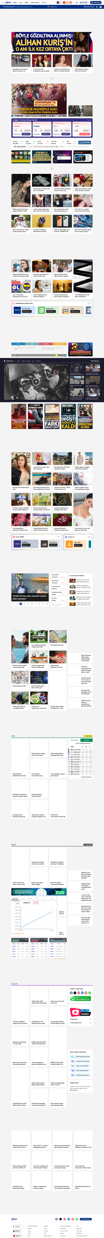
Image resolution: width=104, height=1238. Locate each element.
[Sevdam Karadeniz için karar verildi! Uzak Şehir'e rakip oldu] (62, 286)
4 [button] (24, 604)
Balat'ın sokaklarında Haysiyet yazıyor (39, 1187)
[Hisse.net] (41, 156)
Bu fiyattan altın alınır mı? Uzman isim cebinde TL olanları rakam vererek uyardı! (86, 909)
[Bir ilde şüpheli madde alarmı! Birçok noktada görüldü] (53, 116)
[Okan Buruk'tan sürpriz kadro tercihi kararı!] (39, 745)
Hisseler (62, 1233)
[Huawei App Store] (17, 1236)
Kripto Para (63, 1235)
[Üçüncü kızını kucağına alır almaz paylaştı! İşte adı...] (39, 1095)
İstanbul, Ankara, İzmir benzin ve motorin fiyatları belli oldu (86, 680)
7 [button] (35, 604)
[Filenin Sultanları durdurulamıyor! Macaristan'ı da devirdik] (39, 786)
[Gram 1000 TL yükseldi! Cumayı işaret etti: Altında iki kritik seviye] (47, 116)
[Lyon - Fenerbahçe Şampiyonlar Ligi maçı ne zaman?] (20, 286)
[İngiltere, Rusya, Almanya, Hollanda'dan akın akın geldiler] (74, 703)
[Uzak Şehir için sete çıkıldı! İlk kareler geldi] (39, 1013)
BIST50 (22, 898)
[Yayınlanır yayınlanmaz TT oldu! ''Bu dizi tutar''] (41, 265)
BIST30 (30, 898)
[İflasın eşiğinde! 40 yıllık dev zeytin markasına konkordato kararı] (32, 116)
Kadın (29, 1235)
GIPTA (13, 954)
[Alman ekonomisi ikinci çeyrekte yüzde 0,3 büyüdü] (41, 499)
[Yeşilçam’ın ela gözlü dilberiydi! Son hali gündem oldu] (36, 116)
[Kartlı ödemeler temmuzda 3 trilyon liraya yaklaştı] (83, 1157)
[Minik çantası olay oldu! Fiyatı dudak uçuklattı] (20, 1054)
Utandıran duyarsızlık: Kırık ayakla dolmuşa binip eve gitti (86, 669)
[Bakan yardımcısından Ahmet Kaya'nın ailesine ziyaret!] (62, 265)
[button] (3, 2)
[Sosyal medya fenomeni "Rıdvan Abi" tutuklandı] (56, 116)
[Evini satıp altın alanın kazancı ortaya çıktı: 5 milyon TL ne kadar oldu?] (74, 920)
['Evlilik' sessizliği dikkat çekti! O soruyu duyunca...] (58, 1074)
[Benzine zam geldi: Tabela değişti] (34, 116)
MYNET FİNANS (21, 146)
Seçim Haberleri (48, 1235)
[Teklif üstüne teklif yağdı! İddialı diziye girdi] (39, 992)
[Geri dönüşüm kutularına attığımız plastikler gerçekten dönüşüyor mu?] (39, 636)
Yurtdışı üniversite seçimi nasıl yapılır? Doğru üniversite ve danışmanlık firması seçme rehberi (61, 1168)
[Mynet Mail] (101, 7)
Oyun (77, 1226)
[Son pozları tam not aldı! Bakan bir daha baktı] (83, 509)
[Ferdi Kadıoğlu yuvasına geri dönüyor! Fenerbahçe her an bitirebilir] (58, 765)
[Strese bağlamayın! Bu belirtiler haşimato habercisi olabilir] (41, 286)
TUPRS (52, 949)
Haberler (30, 1228)
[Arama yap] (76, 2)
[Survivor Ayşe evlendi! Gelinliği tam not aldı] (58, 687)
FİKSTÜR (86, 740)
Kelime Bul (79, 1228)
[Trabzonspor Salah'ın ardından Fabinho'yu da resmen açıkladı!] (62, 116)
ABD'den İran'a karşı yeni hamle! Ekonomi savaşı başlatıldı (86, 875)
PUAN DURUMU (74, 740)
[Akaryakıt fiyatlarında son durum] (83, 1178)
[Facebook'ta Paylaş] (79, 1091)
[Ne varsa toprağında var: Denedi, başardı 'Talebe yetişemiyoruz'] (41, 1157)
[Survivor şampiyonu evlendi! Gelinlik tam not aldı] (39, 1054)
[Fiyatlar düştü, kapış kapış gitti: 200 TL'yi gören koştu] (41, 200)
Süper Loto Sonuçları (82, 1066)
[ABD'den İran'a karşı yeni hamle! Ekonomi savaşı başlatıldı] (64, 116)
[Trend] (61, 2)
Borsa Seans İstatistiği (65, 1226)
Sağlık (45, 1228)
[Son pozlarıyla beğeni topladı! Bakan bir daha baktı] (58, 1013)
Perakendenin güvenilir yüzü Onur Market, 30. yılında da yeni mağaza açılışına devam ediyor (19, 1168)
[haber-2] (35, 416)
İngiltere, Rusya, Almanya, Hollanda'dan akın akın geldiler (86, 703)
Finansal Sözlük (64, 1231)
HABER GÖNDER (90, 7)
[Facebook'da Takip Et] (71, 993)
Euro (45, 898)
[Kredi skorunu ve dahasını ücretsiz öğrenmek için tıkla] (40, 116)
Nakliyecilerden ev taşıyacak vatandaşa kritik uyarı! (86, 886)
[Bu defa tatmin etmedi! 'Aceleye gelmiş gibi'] (20, 646)
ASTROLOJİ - (64, 155)
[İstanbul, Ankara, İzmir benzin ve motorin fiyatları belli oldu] (74, 681)
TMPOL (33, 951)
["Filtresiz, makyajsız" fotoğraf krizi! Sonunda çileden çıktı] (20, 1002)
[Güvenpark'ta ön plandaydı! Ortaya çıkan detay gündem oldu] (19, 116)
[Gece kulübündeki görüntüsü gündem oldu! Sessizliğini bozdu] (20, 519)
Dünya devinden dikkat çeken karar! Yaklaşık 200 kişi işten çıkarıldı (86, 658)
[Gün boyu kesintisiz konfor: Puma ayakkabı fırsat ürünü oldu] (41, 479)
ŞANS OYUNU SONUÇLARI (78, 1052)
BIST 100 (17, 902)
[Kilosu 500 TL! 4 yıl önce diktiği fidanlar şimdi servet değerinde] (41, 1137)
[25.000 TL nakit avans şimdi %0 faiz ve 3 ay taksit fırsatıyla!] (27, 116)
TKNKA (14, 949)
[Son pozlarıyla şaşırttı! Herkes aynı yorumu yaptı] (38, 116)
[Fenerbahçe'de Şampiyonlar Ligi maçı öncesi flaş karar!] (21, 116)
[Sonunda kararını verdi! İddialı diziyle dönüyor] (20, 1084)
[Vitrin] (64, 2)
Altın (52, 898)
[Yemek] (67, 2)
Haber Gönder (86, 1219)
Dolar (37, 898)
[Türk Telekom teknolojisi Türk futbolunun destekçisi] (62, 1178)
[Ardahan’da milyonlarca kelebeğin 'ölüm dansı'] (62, 499)
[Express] (70, 2)
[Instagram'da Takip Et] (78, 993)
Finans (29, 1231)
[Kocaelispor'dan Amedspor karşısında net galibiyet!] (20, 806)
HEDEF (32, 956)
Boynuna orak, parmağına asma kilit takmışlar (86, 692)
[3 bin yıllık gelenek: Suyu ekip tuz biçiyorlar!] (83, 276)
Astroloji (46, 1231)
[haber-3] (52, 416)
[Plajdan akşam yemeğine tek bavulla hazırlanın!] (83, 458)
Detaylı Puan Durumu (86, 777)
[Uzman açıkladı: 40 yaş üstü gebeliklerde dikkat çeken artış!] (83, 479)
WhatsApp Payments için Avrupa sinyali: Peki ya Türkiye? (20, 1147)
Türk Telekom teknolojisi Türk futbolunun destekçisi (62, 1187)
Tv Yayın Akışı (74, 1019)
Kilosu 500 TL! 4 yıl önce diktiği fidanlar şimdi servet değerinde (40, 1147)
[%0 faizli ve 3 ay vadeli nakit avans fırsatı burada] (83, 200)
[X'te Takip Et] (60, 1219)
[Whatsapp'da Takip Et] (89, 993)
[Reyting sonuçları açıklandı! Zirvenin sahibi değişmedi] (20, 499)
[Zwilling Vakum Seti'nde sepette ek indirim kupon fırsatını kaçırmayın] (41, 519)
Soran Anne (79, 1231)
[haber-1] (18, 416)
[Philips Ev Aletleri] (58, 2)
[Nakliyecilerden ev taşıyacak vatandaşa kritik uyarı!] (74, 886)
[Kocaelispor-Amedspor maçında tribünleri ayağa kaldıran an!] (55, 116)
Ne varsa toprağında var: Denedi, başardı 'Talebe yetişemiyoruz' (40, 1167)
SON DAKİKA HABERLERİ (8, 7)
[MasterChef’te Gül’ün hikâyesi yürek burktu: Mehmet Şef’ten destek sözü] (66, 116)
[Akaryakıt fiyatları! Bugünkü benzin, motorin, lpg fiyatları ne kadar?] (62, 180)
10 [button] (47, 604)
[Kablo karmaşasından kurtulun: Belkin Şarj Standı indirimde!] (39, 657)
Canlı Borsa (89, 844)
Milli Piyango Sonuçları (83, 1056)
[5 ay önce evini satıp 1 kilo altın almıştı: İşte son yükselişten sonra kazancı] (74, 898)
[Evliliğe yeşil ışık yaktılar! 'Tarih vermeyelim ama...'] (39, 1033)
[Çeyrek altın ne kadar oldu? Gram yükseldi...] (41, 458)
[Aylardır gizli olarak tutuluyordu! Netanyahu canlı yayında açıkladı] (58, 116)
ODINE (32, 949)
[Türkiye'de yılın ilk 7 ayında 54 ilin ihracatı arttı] (62, 479)
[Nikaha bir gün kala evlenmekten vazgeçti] (16, 116)
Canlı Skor (89, 736)
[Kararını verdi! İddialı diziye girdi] (20, 468)
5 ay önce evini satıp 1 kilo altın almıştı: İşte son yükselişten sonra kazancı (86, 898)
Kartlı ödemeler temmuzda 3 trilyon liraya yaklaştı (83, 1167)
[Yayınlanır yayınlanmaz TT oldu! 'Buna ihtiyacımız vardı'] (20, 1033)
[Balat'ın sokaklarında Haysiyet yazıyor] (41, 1178)
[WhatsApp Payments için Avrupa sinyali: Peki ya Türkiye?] (20, 1137)
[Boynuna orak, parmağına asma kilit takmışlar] (74, 692)
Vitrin (45, 1233)
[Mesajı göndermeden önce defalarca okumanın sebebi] (20, 265)
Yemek (29, 1233)
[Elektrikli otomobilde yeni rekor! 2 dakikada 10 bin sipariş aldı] (12, 116)
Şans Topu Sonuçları (82, 1070)
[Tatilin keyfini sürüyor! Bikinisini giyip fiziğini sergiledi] (39, 1074)
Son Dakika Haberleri (33, 1226)
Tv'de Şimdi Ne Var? (76, 1023)
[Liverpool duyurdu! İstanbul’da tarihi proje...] (62, 519)
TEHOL (33, 946)
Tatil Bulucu (79, 1233)
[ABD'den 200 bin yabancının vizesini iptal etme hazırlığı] (39, 99)
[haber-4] (68, 416)
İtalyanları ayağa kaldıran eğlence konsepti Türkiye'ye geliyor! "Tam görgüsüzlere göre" (24, 7)
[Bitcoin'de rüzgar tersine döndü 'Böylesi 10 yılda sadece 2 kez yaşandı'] (18, 116)
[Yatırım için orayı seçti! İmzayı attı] (58, 992)
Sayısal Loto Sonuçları (82, 1061)
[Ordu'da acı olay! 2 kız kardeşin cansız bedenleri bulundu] (60, 116)
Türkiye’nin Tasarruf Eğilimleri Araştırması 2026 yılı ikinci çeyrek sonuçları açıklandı (83, 1148)
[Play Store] (17, 1226)
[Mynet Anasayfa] (8, 2)
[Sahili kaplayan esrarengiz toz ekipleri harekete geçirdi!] (43, 116)
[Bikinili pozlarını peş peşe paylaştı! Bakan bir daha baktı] (20, 190)
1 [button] (13, 604)
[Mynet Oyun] (20, 156)
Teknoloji (46, 1226)
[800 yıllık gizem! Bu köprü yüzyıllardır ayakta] (62, 458)
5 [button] (28, 604)
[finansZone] (80, 349)
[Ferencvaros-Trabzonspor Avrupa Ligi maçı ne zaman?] (39, 698)
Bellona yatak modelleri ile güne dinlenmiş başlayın (62, 1146)
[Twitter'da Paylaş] (82, 1091)
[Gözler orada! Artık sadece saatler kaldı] (20, 863)
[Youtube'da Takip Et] (86, 993)
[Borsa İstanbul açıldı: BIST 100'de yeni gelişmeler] (39, 677)
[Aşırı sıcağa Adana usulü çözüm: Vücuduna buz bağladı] (62, 200)
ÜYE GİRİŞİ (84, 2)
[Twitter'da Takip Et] (75, 993)
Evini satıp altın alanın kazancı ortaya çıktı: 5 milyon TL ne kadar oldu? (86, 921)
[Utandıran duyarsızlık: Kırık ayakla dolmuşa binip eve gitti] (74, 669)
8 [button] (39, 604)
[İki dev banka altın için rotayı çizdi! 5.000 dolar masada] (31, 116)
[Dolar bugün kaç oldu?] (20, 677)
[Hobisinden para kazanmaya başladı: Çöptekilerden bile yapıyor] (20, 1178)
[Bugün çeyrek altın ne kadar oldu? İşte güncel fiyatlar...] (83, 180)
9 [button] (43, 604)
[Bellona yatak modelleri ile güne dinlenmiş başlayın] (62, 1137)
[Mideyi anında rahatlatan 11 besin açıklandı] (58, 657)
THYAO (52, 946)
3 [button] (20, 604)
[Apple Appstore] (17, 1231)
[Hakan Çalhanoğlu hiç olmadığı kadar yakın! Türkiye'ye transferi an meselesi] (49, 116)
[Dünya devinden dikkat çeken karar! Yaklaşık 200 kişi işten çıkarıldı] (74, 658)
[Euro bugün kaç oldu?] (58, 636)
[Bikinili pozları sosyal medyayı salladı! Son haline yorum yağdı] (58, 1043)
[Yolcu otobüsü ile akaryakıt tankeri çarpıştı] (45, 116)
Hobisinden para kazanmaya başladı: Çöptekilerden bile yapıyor (20, 1188)
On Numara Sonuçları (82, 1075)
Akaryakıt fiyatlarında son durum (83, 1187)
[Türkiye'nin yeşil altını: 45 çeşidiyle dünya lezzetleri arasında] (20, 698)
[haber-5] (85, 416)
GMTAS (14, 946)
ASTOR (52, 956)
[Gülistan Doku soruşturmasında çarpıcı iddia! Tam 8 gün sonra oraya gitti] (51, 116)
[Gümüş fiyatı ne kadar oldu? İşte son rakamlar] (41, 180)
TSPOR (14, 956)
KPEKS (13, 951)
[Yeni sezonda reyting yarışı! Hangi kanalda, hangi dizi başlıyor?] (58, 1095)
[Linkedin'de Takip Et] (82, 993)
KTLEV (32, 954)
